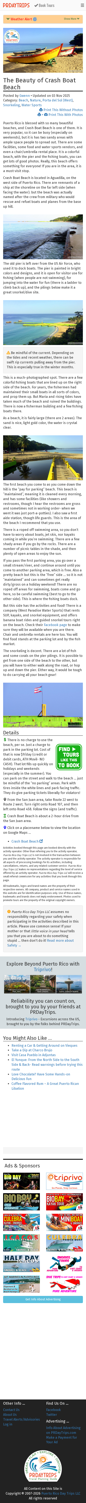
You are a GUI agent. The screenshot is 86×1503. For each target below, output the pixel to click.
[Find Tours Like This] (69, 757)
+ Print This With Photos (62, 115)
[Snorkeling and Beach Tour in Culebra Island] (64, 1242)
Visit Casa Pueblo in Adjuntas (33, 1055)
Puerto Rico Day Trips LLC (60, 1493)
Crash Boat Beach (25, 841)
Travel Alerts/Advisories (21, 1419)
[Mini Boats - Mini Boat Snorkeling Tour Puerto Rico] (64, 1222)
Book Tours (46, 5)
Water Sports (32, 105)
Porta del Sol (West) (57, 100)
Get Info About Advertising (43, 1299)
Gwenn (24, 96)
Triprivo (42, 970)
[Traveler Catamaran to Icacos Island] (21, 1242)
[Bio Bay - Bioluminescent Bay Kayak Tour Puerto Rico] (64, 1201)
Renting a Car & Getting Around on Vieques (44, 1046)
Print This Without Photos (63, 110)
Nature (35, 100)
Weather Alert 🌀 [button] (23, 19)
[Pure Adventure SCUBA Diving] (64, 1284)
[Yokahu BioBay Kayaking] (21, 1181)
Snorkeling (11, 105)
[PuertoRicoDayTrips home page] (12, 36)
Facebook (53, 1410)
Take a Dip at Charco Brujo (31, 1050)
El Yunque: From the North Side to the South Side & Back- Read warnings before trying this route (47, 1064)
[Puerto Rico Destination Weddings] (21, 1284)
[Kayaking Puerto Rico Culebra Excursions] (21, 1222)
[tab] (43, 19)
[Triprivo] (64, 1181)
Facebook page (55, 625)
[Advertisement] (43, 1119)
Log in (7, 1424)
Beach (23, 100)
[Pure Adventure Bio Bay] (21, 1201)
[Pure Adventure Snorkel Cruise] (64, 1263)
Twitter (51, 1415)
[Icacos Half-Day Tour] (21, 1263)
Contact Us (11, 1410)
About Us (10, 1415)
